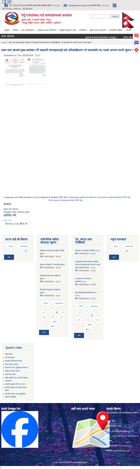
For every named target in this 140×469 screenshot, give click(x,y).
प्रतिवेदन (82, 30)
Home (4, 42)
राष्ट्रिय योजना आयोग (12, 371)
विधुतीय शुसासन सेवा (68, 30)
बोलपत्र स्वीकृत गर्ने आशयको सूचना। (52, 264)
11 (53, 317)
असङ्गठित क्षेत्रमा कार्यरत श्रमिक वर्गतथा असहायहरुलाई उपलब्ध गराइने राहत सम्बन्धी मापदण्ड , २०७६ (87, 264)
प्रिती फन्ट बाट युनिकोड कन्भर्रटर (16, 367)
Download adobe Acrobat (81, 197)
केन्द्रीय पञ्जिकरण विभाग (13, 361)
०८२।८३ (7, 220)
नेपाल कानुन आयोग (11, 364)
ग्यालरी (128, 30)
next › (55, 321)
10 (44, 317)
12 (62, 317)
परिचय (15, 30)
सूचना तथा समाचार (87, 40)
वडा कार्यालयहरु (27, 30)
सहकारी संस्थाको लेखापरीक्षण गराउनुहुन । (96, 37)
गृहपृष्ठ (6, 30)
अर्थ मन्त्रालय (9, 357)
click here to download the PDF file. (114, 197)
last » (53, 326)
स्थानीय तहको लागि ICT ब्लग (15, 384)
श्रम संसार (8, 354)
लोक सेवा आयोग (10, 374)
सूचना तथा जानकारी (98, 30)
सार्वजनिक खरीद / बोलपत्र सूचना (16, 212)
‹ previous (23, 246)
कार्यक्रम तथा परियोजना (46, 30)
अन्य (9, 257)
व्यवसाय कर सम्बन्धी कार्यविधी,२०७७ (87, 250)
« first (10, 246)
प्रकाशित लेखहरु (115, 30)
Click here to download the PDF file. (65, 200)
